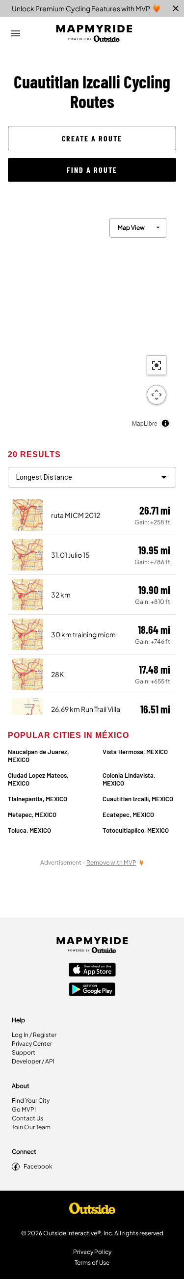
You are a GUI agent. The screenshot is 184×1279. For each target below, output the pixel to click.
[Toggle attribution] (165, 423)
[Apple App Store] (92, 970)
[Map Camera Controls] (156, 395)
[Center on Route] (156, 365)
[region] (92, 321)
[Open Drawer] (15, 33)
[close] (175, 8)
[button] (92, 138)
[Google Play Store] (92, 990)
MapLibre (145, 423)
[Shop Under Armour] (92, 1210)
